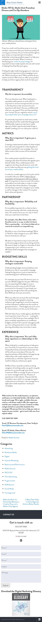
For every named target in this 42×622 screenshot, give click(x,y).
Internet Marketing (11, 460)
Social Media (9, 488)
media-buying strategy (22, 61)
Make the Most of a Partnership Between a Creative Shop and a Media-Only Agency (11, 503)
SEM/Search (9, 484)
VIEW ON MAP (21, 536)
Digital (7, 456)
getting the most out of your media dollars (22, 168)
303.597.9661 (21, 526)
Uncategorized (10, 492)
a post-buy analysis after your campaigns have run (21, 113)
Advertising (9, 448)
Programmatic (10, 480)
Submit (5, 585)
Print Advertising (11, 476)
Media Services (14, 437)
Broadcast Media (11, 452)
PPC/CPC (9, 472)
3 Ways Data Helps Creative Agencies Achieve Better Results (31, 501)
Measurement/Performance (15, 464)
